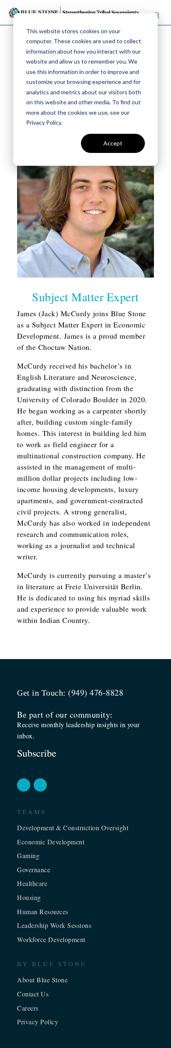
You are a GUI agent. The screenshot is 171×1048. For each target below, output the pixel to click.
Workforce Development (51, 939)
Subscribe (36, 753)
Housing (29, 897)
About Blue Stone (42, 979)
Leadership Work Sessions (54, 925)
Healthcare (32, 883)
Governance (33, 869)
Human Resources (42, 911)
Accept (112, 143)
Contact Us (33, 993)
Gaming (28, 855)
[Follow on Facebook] (23, 785)
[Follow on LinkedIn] (40, 785)
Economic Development (50, 841)
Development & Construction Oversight (72, 827)
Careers (28, 1008)
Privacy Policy (37, 1021)
